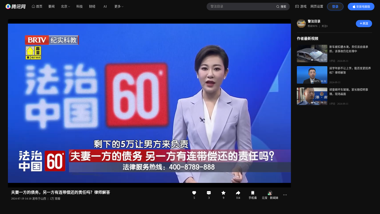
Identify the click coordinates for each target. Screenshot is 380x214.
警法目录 (314, 21)
